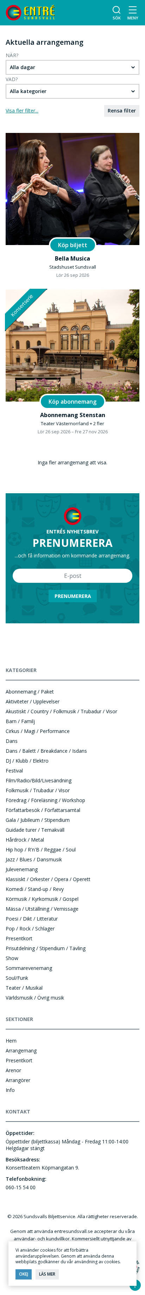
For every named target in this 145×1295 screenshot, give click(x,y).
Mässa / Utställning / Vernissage (42, 908)
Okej (23, 1274)
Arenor (13, 1070)
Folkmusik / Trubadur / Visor (38, 790)
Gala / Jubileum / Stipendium (38, 820)
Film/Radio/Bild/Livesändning (38, 780)
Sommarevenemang (29, 968)
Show (12, 958)
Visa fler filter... (22, 110)
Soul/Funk (17, 978)
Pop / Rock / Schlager (30, 928)
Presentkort (19, 938)
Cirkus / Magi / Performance (38, 731)
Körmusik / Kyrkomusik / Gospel (42, 899)
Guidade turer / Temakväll (35, 829)
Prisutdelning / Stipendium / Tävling (46, 948)
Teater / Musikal (24, 987)
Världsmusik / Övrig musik (35, 997)
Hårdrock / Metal (25, 839)
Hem (11, 1040)
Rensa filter (122, 110)
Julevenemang (22, 869)
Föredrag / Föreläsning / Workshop (45, 800)
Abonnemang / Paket (30, 691)
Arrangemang (21, 1050)
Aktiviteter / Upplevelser (32, 701)
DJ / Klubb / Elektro (27, 760)
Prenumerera (73, 596)
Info (10, 1090)
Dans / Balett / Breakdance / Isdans (46, 750)
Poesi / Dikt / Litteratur (32, 918)
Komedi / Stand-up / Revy (35, 889)
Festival (14, 770)
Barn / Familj (20, 721)
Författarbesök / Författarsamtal (43, 810)
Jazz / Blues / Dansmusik (34, 859)
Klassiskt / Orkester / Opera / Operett (48, 879)
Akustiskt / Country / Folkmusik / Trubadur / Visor (61, 711)
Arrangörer (18, 1080)
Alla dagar (22, 67)
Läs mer (47, 1274)
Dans (12, 741)
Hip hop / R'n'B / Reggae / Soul (41, 849)
